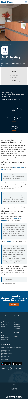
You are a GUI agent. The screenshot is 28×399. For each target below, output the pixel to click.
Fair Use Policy (14, 389)
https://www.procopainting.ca (9, 60)
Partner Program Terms (14, 387)
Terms (14, 385)
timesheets (21, 167)
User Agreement (14, 388)
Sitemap (21, 392)
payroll (3, 169)
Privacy (14, 384)
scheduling (15, 167)
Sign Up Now (14, 304)
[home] (12, 2)
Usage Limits (14, 390)
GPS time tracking (8, 241)
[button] (26, 2)
